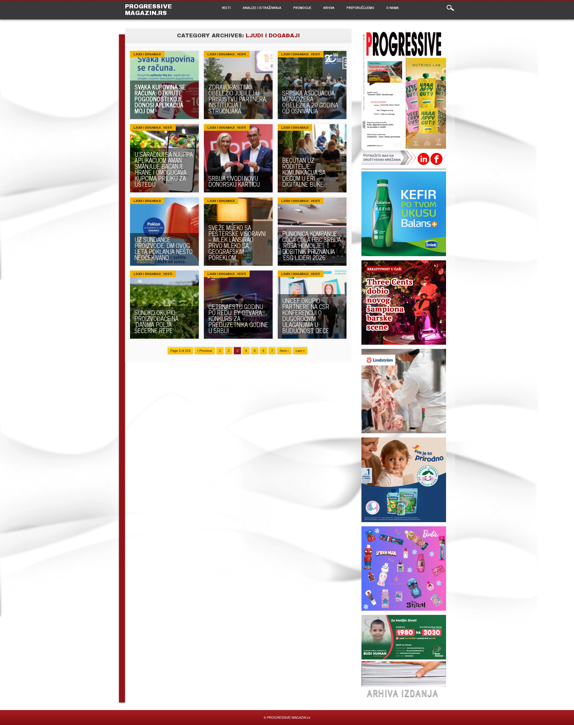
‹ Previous (204, 350)
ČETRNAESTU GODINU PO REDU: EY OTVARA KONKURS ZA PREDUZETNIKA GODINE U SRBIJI (238, 318)
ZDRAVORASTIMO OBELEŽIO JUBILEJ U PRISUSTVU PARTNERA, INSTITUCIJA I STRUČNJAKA (237, 99)
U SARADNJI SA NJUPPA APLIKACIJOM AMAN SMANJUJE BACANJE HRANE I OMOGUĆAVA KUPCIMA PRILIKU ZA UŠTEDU (164, 169)
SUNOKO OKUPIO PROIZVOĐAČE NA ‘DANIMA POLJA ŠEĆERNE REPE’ (156, 321)
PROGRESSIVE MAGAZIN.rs (148, 9)
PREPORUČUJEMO (360, 7)
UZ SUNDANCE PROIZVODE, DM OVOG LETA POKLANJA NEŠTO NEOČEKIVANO (164, 248)
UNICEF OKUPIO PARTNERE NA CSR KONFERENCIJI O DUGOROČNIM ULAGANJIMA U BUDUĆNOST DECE (305, 315)
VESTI (226, 7)
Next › (284, 350)
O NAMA (392, 7)
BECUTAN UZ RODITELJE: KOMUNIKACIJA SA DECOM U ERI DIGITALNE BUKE (304, 172)
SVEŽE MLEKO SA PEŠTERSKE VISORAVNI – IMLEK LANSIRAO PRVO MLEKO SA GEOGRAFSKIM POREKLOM (237, 242)
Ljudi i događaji (147, 54)
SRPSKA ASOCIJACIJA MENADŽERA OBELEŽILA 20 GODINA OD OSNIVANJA (310, 102)
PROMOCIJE (302, 7)
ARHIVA (329, 7)
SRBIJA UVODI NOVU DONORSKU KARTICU (234, 181)
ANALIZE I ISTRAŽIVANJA (262, 7)
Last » (300, 350)
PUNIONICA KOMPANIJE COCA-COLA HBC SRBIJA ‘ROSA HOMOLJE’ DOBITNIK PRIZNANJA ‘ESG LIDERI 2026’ (311, 245)
